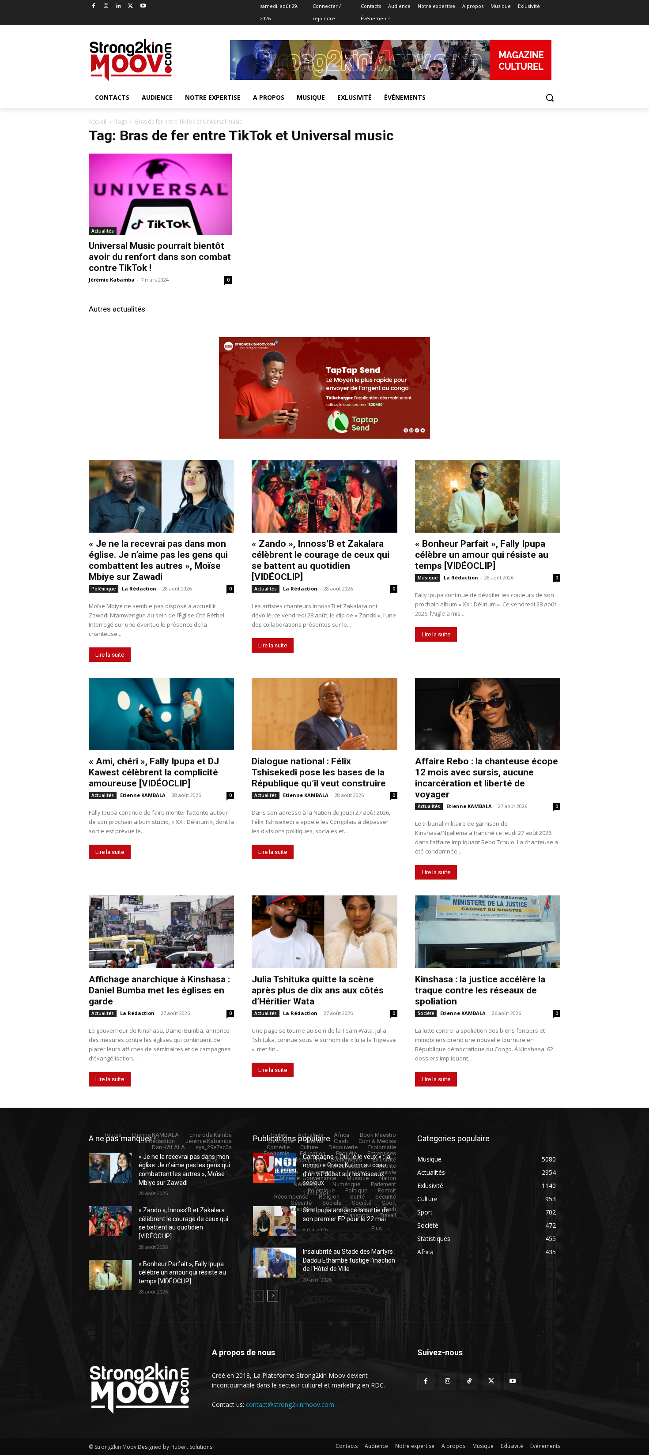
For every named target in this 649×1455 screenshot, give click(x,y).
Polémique (103, 589)
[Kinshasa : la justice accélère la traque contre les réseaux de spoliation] (487, 931)
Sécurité (385, 1196)
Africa (341, 1135)
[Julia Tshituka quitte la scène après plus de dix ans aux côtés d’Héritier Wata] (324, 931)
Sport (389, 1202)
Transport (356, 1215)
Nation (387, 1178)
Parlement (383, 1184)
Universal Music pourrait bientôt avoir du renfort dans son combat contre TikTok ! (160, 257)
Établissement (302, 1159)
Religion (329, 1196)
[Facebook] (94, 6)
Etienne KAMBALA (143, 795)
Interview (287, 1172)
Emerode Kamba (210, 1135)
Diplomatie (382, 1147)
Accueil (97, 121)
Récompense (291, 1196)
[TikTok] (469, 1381)
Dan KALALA (168, 1147)
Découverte (343, 1147)
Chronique (281, 1141)
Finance (283, 1165)
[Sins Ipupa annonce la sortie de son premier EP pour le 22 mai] (274, 1221)
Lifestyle (385, 1172)
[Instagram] (106, 6)
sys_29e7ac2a (214, 1147)
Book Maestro (378, 1135)
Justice (354, 1172)
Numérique (346, 1184)
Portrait (387, 1190)
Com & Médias (377, 1141)
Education (312, 1153)
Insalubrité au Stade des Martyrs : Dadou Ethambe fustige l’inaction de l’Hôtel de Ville (349, 1260)
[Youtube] (143, 6)
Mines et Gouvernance (307, 1178)
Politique (356, 1190)
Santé (357, 1196)
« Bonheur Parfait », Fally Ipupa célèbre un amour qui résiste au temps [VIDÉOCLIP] (481, 554)
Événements (346, 1159)
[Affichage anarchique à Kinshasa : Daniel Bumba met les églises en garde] (161, 931)
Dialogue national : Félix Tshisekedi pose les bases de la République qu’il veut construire (319, 772)
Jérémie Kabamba (112, 279)
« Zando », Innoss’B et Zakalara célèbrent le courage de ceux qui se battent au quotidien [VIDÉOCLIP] (320, 560)
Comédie (278, 1147)
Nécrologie (308, 1184)
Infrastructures (348, 1165)
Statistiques (300, 1209)
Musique (428, 578)
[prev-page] (258, 1295)
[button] (549, 97)
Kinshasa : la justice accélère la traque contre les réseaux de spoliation (480, 990)
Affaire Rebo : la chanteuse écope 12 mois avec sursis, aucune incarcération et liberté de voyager (486, 778)
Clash (341, 1141)
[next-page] (272, 1295)
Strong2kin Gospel (350, 1209)
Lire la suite (109, 654)
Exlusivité (384, 1159)
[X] (130, 6)
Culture (309, 1147)
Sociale (331, 1202)
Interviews (322, 1172)
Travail (388, 1215)
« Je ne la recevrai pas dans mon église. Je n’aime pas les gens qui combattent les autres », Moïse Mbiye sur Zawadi (158, 560)
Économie (276, 1153)
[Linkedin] (118, 6)
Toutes (112, 1135)
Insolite (386, 1165)
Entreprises (381, 1153)
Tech (390, 1209)
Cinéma (313, 1141)
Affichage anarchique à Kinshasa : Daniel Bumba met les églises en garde (159, 990)
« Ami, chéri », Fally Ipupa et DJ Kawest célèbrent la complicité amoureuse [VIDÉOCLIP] (154, 772)
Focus (311, 1165)
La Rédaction (139, 588)
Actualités (102, 231)
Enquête (346, 1153)
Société (426, 1013)
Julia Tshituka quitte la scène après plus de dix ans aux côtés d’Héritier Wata (318, 990)
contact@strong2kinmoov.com (290, 1404)
